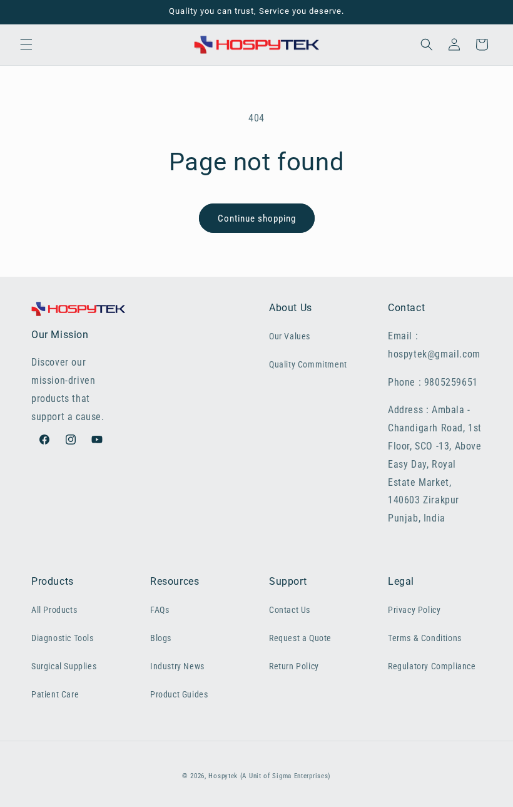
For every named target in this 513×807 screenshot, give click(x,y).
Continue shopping (257, 218)
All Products (54, 610)
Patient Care (55, 694)
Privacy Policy (414, 610)
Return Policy (294, 666)
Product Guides (179, 694)
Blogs (160, 638)
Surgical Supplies (63, 666)
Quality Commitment (308, 364)
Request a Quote (300, 638)
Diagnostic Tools (62, 638)
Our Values (289, 336)
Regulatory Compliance (432, 666)
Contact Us (289, 610)
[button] (26, 44)
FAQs (159, 610)
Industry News (177, 666)
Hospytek (223, 776)
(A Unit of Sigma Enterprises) (285, 776)
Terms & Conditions (425, 638)
